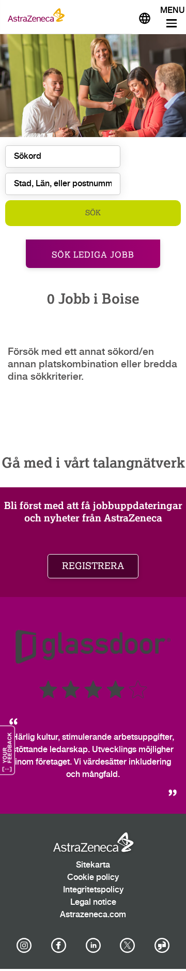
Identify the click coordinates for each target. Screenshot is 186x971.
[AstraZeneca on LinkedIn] (93, 945)
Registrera (93, 566)
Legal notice (93, 902)
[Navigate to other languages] (144, 17)
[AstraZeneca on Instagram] (24, 945)
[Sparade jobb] (120, 15)
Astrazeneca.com (93, 914)
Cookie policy (93, 877)
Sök (93, 212)
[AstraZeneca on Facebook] (58, 945)
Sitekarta (93, 865)
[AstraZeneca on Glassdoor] (162, 945)
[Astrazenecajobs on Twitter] (127, 945)
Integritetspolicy (93, 890)
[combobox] (62, 184)
